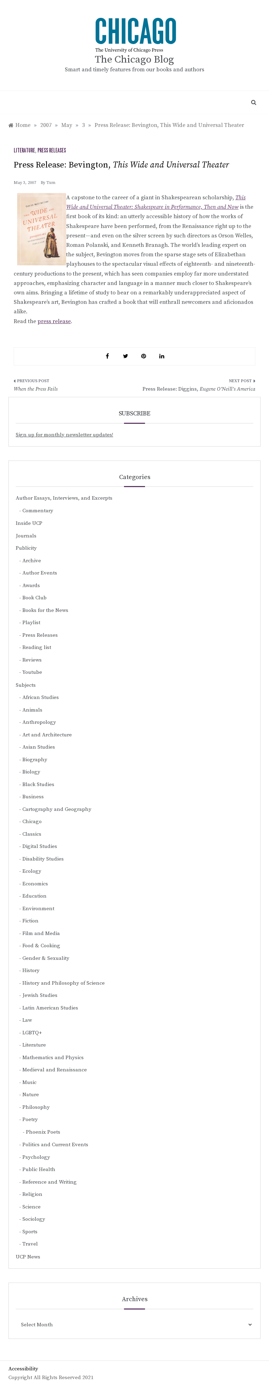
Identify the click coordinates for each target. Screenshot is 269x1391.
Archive (31, 560)
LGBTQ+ (32, 1032)
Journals (26, 536)
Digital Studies (39, 846)
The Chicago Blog (134, 59)
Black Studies (38, 784)
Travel (30, 1244)
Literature (24, 151)
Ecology (31, 871)
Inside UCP (29, 523)
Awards (31, 585)
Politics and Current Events (55, 1144)
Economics (35, 883)
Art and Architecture (47, 735)
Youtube (32, 672)
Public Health (38, 1169)
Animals (32, 710)
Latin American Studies (50, 1008)
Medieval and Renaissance (54, 1070)
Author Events (39, 573)
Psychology (36, 1157)
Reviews (32, 660)
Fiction (30, 921)
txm (50, 182)
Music (29, 1082)
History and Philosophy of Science (63, 983)
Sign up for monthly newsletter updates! (64, 434)
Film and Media (41, 933)
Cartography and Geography (56, 809)
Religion (32, 1194)
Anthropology (39, 722)
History (31, 970)
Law (27, 1020)
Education (34, 896)
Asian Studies (38, 747)
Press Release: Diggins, (199, 389)
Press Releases (51, 151)
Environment (38, 908)
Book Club (34, 597)
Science (31, 1207)
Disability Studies (43, 859)
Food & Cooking (41, 945)
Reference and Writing (49, 1182)
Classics (31, 834)
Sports (29, 1231)
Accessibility (23, 1368)
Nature (30, 1094)
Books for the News (45, 610)
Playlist (31, 622)
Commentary (37, 510)
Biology (31, 772)
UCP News (28, 1257)
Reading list (36, 647)
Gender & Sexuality (45, 958)
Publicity (26, 548)
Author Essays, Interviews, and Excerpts (64, 498)
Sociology (33, 1219)
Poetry (30, 1119)
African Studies (40, 697)
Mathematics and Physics (53, 1057)
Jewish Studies (39, 995)
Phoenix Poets (43, 1132)
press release (54, 321)
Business (33, 796)
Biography (34, 759)
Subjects (26, 685)
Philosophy (36, 1107)
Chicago (32, 821)
